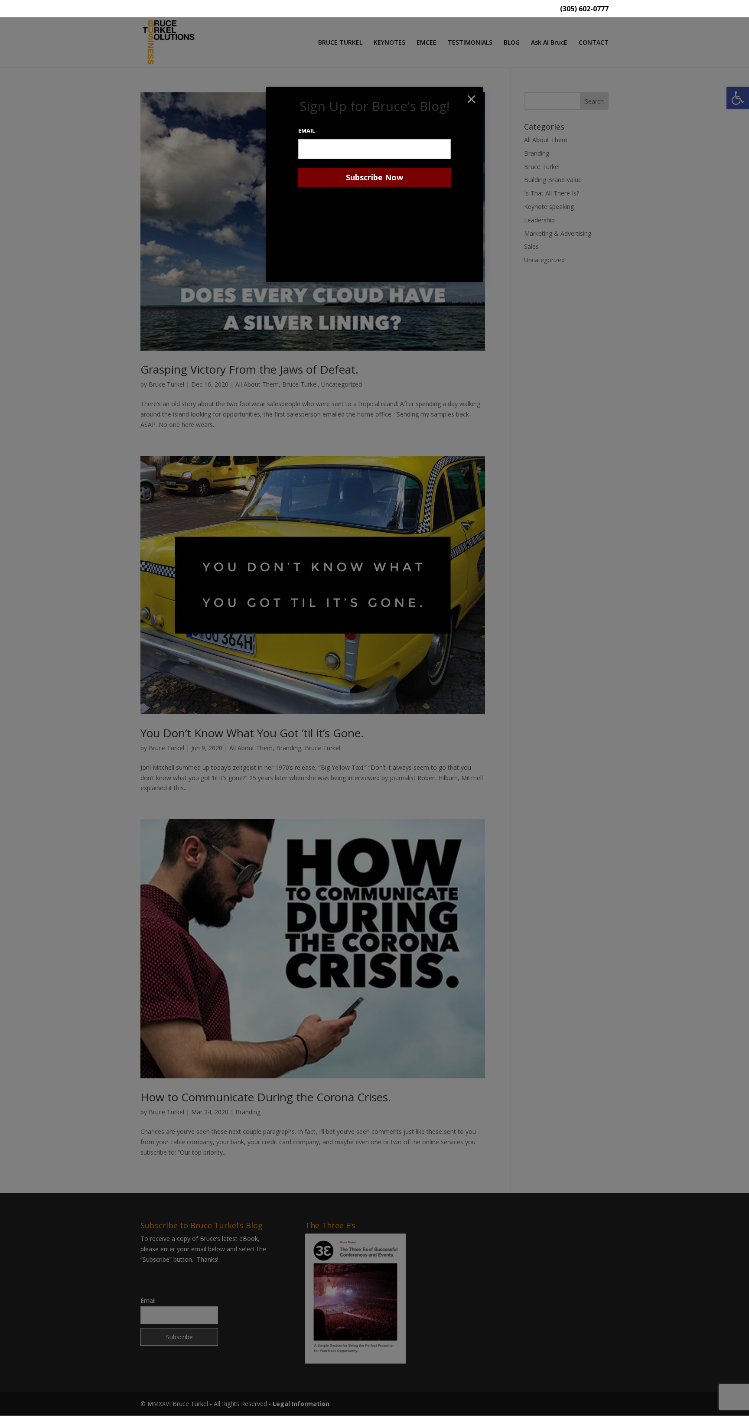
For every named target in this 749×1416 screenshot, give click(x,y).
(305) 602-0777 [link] (584, 9)
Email (306, 130)
